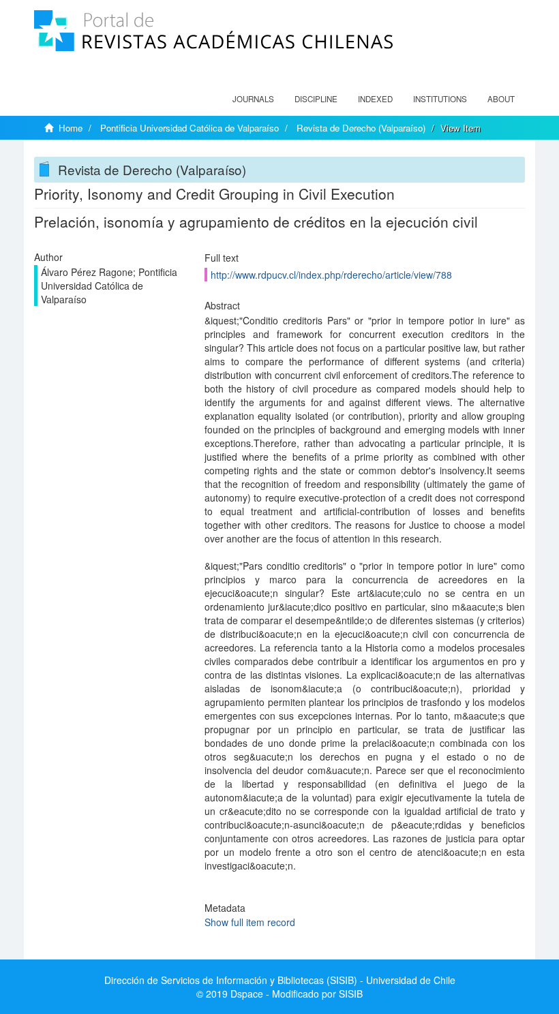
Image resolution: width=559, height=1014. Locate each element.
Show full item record (250, 922)
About (501, 98)
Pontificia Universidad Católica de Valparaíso (189, 127)
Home (70, 127)
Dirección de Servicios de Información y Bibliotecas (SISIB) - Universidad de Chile (279, 980)
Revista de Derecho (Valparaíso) (361, 127)
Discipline (315, 98)
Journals (253, 98)
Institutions (440, 98)
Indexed (375, 98)
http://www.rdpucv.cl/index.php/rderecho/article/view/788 (331, 274)
